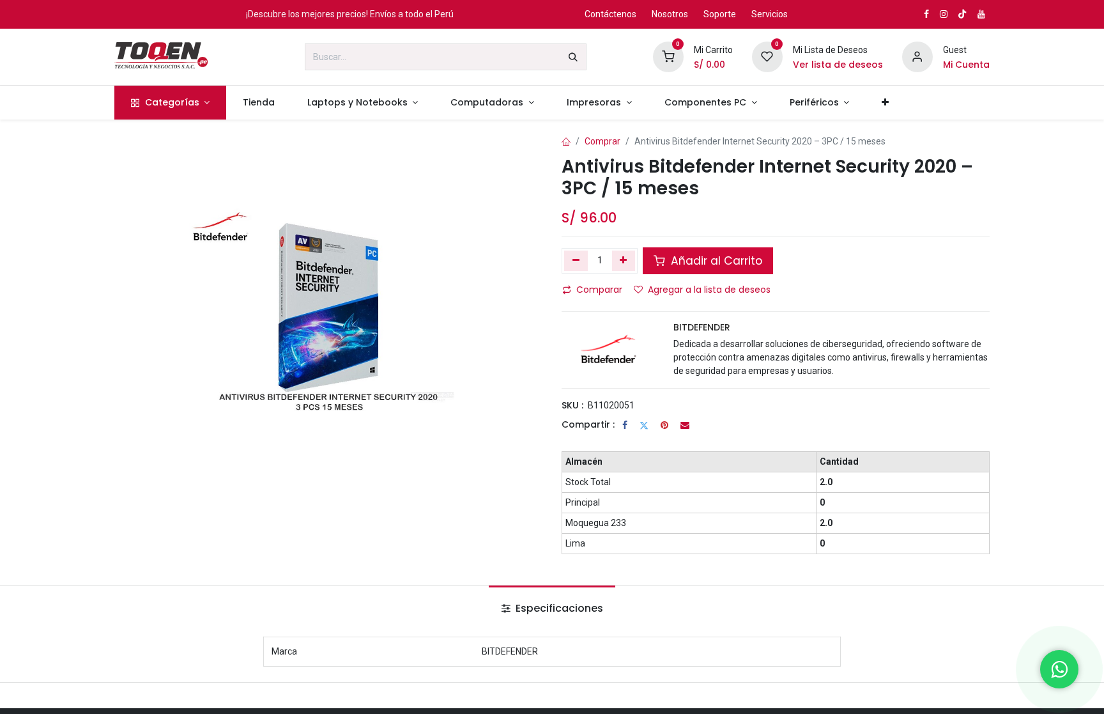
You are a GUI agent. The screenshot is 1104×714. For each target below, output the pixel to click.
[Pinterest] (664, 425)
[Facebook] (624, 425)
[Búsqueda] (573, 57)
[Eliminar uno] (576, 261)
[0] (668, 56)
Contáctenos (610, 14)
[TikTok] (962, 14)
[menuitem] (170, 103)
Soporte (719, 14)
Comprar (602, 141)
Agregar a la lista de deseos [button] (709, 289)
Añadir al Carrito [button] (715, 260)
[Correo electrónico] (684, 425)
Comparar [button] (599, 289)
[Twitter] (644, 425)
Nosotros (670, 14)
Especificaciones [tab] (558, 608)
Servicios (769, 14)
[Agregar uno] (624, 261)
